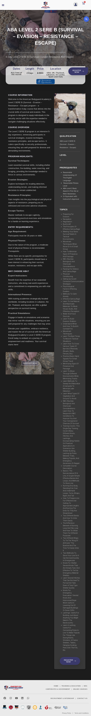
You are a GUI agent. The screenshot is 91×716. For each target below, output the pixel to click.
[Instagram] (10, 698)
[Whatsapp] (28, 698)
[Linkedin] (22, 698)
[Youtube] (16, 698)
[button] (3, 5)
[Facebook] (5, 698)
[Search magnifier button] (86, 19)
